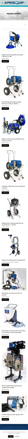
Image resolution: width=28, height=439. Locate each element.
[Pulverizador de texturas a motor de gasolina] (14, 279)
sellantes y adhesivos (14, 262)
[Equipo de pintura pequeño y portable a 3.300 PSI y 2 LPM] (14, 40)
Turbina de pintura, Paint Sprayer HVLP (12, 414)
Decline (17, 436)
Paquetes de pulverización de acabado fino (13, 260)
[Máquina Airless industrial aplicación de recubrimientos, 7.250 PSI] (14, 208)
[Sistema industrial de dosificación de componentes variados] (14, 361)
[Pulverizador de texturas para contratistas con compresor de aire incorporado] (14, 315)
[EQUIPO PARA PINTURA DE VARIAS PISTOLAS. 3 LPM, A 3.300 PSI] (14, 82)
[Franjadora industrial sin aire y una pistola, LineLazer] (14, 166)
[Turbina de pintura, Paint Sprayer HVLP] (14, 404)
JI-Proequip (9, 427)
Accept (10, 436)
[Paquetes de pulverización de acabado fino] (14, 245)
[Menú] (2, 3)
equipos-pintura (5, 58)
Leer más (5, 61)
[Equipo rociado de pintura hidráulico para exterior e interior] (14, 124)
